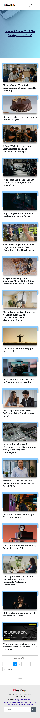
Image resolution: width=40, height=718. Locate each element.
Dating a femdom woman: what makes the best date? (19, 614)
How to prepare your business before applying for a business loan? (18, 413)
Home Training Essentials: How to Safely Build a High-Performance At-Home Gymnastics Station (19, 315)
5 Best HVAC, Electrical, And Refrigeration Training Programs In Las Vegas (17, 149)
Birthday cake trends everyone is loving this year (20, 118)
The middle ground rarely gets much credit (18, 350)
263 (32, 664)
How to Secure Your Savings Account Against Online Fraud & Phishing (19, 88)
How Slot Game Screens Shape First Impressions (18, 515)
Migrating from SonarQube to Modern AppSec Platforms (18, 215)
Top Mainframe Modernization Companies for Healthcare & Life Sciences (20, 646)
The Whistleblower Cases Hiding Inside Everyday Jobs (19, 547)
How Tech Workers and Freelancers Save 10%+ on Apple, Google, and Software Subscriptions (19, 448)
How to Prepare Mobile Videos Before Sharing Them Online (18, 381)
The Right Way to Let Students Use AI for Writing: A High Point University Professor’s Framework (19, 580)
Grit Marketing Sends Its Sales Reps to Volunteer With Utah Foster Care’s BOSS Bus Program (19, 247)
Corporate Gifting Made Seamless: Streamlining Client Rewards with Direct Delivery (18, 281)
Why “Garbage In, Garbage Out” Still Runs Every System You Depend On (19, 182)
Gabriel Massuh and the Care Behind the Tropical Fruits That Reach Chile (19, 483)
